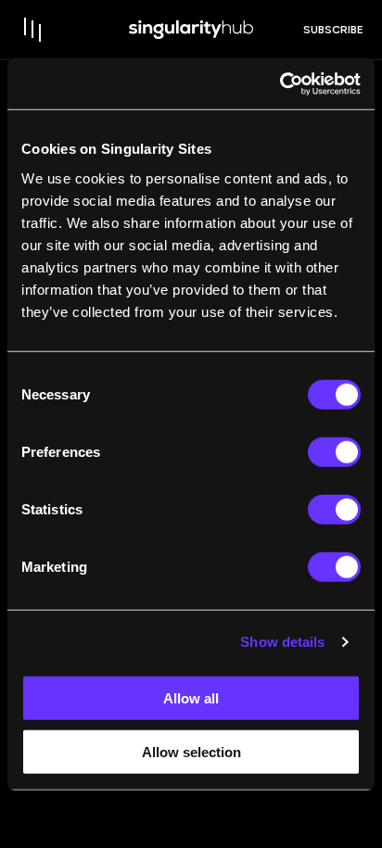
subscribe (333, 29)
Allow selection (191, 752)
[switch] (334, 451)
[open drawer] (33, 29)
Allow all (191, 697)
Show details (282, 642)
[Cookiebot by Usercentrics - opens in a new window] (279, 83)
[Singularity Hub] (191, 29)
